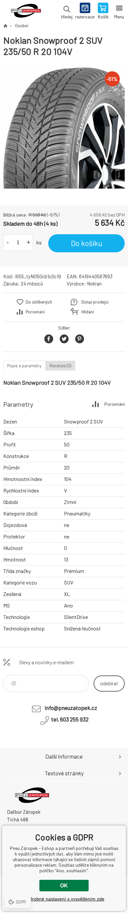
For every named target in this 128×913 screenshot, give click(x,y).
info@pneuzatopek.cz (71, 707)
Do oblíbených (39, 302)
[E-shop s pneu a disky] (5, 26)
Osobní (21, 25)
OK (64, 885)
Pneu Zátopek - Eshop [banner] (25, 11)
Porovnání (35, 311)
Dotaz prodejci (95, 302)
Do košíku (86, 243)
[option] (64, 128)
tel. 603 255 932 (70, 719)
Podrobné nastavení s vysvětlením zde (64, 899)
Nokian (94, 283)
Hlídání (87, 311)
